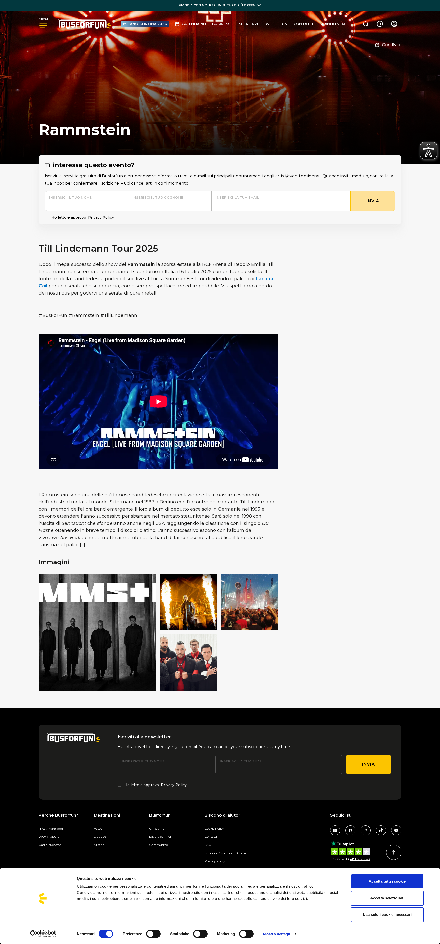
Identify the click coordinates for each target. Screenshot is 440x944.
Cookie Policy (214, 828)
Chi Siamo (156, 828)
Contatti (303, 24)
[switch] (153, 934)
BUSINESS (221, 24)
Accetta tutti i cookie (387, 881)
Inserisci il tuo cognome (157, 198)
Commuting (158, 845)
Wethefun (276, 24)
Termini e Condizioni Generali (226, 853)
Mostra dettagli (276, 934)
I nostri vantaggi (51, 828)
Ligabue (100, 837)
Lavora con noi (160, 837)
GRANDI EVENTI (333, 24)
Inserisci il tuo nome (70, 198)
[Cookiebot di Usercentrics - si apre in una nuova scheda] (43, 934)
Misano (99, 845)
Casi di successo (50, 845)
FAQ (207, 845)
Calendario (194, 24)
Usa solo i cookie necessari (387, 914)
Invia (368, 764)
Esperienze (248, 24)
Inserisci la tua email (237, 198)
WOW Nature (49, 837)
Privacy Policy (101, 217)
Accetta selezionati (387, 898)
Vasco (98, 828)
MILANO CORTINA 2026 (145, 24)
